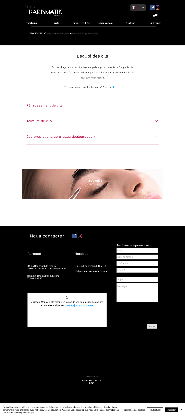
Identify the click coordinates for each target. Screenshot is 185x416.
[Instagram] (158, 7)
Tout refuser (155, 409)
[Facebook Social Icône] (152, 7)
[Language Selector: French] (138, 7)
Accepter (172, 409)
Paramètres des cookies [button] (134, 409)
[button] (155, 15)
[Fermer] (181, 410)
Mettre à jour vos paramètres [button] (80, 305)
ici (114, 87)
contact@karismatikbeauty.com (43, 276)
